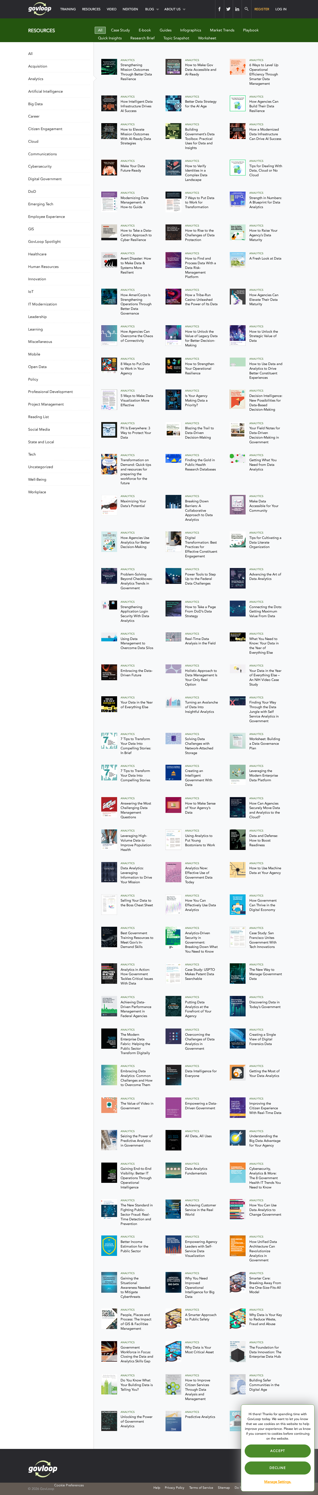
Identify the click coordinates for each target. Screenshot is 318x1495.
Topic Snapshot (176, 38)
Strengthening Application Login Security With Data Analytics (135, 614)
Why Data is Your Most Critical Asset (199, 1349)
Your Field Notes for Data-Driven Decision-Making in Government (264, 435)
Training (68, 9)
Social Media (39, 429)
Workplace (37, 492)
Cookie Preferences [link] (69, 1485)
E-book (145, 30)
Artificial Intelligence (45, 91)
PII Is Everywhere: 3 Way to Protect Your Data (136, 433)
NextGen (130, 9)
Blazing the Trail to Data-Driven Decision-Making (199, 433)
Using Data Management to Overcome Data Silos (137, 643)
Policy (33, 379)
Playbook (251, 30)
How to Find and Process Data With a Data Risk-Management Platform (200, 267)
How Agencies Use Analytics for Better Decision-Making (135, 542)
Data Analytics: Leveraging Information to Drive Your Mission (136, 875)
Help (156, 1487)
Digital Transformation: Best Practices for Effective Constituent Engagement (201, 547)
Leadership (37, 316)
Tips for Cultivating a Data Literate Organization (265, 542)
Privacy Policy (174, 1487)
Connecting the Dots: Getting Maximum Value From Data (265, 612)
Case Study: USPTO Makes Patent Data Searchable (200, 974)
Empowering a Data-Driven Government (201, 1105)
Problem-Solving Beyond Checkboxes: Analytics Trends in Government (136, 581)
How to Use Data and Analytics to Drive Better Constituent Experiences (265, 371)
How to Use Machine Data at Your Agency (265, 870)
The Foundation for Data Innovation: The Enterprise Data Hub (265, 1352)
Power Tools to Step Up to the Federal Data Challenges (200, 579)
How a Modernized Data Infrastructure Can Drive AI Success (265, 134)
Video (111, 9)
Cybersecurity (40, 166)
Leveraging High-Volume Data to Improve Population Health (136, 843)
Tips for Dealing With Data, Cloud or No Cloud (265, 171)
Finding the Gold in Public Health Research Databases (200, 465)
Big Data (35, 104)
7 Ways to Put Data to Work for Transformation (199, 203)
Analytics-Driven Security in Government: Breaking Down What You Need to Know (201, 942)
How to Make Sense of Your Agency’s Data (200, 808)
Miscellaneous (40, 341)
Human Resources (43, 266)
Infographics (190, 30)
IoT (31, 291)
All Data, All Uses (198, 1136)
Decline (278, 1468)
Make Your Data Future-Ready (133, 168)
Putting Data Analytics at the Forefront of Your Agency (198, 1009)
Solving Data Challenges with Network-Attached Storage (199, 746)
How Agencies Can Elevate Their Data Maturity (263, 300)
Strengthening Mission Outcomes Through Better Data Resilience (136, 72)
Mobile (34, 354)
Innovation (37, 279)
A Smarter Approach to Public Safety (201, 1317)
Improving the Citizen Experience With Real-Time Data (265, 1108)
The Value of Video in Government (137, 1105)
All (100, 30)
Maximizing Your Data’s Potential (133, 503)
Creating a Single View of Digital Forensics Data (262, 1039)
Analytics (35, 78)
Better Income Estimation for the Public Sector (134, 1246)
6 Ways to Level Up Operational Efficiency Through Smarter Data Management (263, 74)
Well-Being (37, 479)
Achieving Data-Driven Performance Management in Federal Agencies (136, 1009)
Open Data (37, 366)
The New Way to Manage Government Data (265, 974)
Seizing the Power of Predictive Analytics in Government (136, 1141)
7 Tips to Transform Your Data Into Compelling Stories (135, 775)
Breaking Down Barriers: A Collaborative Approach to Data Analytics (199, 510)
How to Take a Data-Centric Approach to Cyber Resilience (136, 235)
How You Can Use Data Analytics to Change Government (265, 1210)
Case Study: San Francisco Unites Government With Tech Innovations (263, 940)
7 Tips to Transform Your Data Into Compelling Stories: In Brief (136, 746)
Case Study (120, 30)
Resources (91, 9)
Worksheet (207, 38)
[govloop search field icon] (246, 9)
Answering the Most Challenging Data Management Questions (136, 810)
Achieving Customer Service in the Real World (200, 1210)
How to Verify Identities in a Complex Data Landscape (196, 173)
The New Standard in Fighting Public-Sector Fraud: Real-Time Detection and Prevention (137, 1214)
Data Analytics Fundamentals (196, 1171)
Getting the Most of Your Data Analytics (264, 1073)
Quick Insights (110, 38)
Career (34, 116)
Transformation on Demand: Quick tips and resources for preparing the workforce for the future (136, 471)
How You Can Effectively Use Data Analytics (200, 905)
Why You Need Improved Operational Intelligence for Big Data (199, 1287)
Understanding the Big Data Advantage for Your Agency (265, 1141)
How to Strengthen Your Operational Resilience (199, 368)
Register (261, 9)
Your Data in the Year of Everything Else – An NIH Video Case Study (265, 678)
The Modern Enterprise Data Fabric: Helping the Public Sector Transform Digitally (135, 1043)
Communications (42, 154)
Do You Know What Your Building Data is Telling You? (137, 1385)
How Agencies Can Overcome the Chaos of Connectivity (137, 336)
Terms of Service (201, 1487)
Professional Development (50, 391)
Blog (149, 9)
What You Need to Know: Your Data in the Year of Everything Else (264, 646)
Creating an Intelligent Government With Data (198, 778)
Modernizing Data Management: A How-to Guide (135, 203)
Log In (281, 9)
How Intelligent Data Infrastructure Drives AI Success (137, 106)
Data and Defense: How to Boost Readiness (263, 840)
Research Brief (142, 38)
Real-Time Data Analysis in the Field (200, 641)
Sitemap (224, 1487)
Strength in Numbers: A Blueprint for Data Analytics (265, 203)
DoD (32, 191)
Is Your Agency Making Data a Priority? (196, 400)
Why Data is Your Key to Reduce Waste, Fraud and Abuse (265, 1319)
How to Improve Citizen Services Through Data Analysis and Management (197, 1389)
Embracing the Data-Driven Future (137, 673)
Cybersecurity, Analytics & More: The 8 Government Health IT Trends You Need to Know (265, 1178)
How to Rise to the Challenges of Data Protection (200, 235)
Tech (32, 454)
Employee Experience (46, 216)
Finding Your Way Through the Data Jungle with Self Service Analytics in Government (264, 711)
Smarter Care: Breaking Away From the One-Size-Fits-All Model (265, 1285)
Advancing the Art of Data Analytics (265, 576)
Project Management (46, 404)
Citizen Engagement (45, 129)
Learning (35, 329)
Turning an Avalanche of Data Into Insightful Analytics (201, 707)
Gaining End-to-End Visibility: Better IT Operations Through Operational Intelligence (136, 1178)
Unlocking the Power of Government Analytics (136, 1421)
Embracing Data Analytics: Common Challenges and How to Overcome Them (136, 1078)
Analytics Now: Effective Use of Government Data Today (199, 875)
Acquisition (37, 66)
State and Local (41, 442)
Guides (166, 30)
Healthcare (37, 254)
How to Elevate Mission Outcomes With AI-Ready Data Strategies (136, 136)
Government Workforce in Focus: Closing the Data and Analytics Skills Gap (137, 1354)
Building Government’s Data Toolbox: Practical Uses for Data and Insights (200, 138)
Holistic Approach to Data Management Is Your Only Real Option (201, 678)
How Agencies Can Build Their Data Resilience (263, 106)
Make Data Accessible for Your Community (263, 506)
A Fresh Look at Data (265, 258)
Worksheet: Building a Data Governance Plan (264, 744)
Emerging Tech (40, 204)
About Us (172, 9)
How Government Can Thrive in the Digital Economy (263, 905)
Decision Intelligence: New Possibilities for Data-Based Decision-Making (265, 403)
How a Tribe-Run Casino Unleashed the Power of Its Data (201, 300)
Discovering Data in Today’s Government (265, 1004)
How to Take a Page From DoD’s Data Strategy (200, 612)
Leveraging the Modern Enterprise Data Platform (263, 775)
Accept (277, 1451)
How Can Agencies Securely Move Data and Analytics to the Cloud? (264, 810)
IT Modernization (42, 304)
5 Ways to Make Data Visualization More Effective (137, 400)
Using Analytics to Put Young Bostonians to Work (200, 840)
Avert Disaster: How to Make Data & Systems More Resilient (136, 265)
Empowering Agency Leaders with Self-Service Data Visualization (201, 1249)
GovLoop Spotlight (44, 241)
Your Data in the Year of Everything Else (137, 704)
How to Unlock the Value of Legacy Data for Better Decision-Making (201, 338)
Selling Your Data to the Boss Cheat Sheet (137, 902)
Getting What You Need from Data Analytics (263, 465)
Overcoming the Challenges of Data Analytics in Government (200, 1041)
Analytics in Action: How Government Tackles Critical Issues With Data (137, 976)
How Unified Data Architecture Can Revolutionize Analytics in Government (263, 1251)
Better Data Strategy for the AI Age (201, 103)
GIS (31, 229)
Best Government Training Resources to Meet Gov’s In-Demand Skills (137, 940)
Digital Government (45, 179)
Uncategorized (40, 467)
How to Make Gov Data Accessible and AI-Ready (200, 70)
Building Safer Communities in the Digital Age (264, 1385)
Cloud (33, 141)
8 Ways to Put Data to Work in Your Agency (135, 368)
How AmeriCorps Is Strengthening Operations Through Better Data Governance (136, 304)
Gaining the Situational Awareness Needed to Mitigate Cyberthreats (135, 1287)
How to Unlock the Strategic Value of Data (263, 336)
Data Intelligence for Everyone (201, 1073)
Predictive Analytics (200, 1417)
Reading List (38, 416)
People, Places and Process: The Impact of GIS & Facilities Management (136, 1322)
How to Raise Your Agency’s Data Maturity (263, 235)
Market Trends (222, 30)
